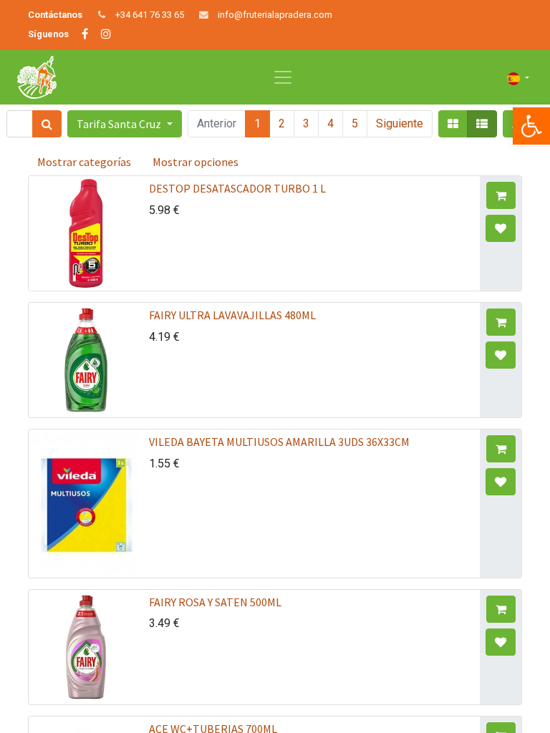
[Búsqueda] (47, 123)
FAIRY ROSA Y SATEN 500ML (215, 602)
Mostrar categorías (84, 162)
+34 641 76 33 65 (149, 14)
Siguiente (399, 123)
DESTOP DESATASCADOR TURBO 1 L (237, 188)
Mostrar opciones (195, 162)
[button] (501, 195)
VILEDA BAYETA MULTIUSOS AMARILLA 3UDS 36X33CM (279, 442)
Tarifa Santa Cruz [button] (120, 124)
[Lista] (482, 123)
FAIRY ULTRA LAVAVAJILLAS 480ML (232, 315)
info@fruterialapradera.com (275, 14)
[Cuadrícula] (453, 123)
